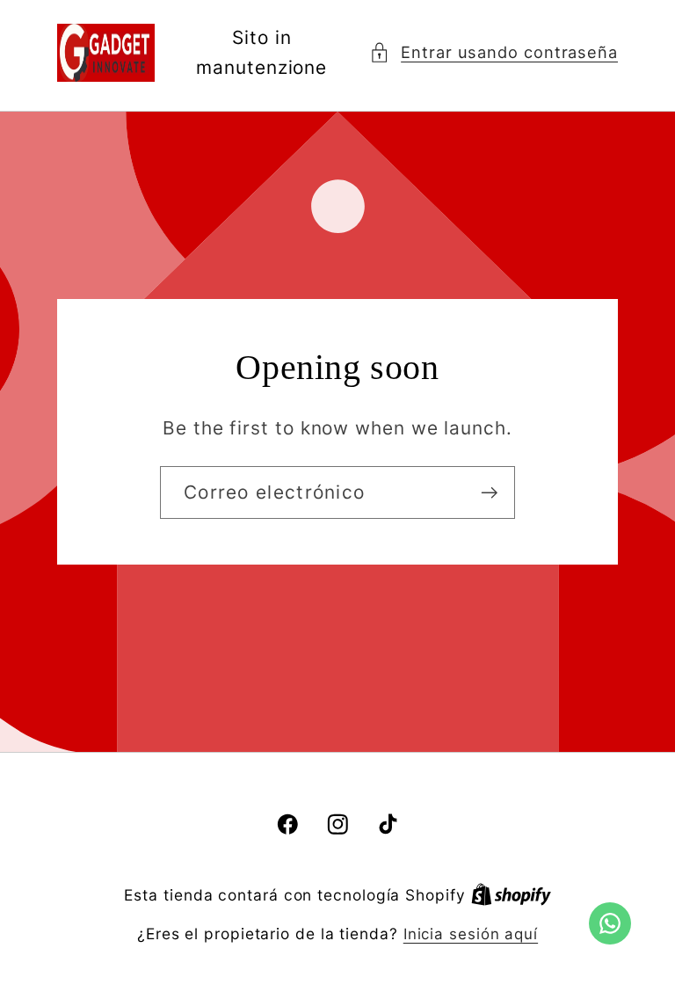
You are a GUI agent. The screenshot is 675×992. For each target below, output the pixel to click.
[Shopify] (511, 895)
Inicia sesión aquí (470, 934)
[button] (493, 52)
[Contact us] (610, 923)
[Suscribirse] (489, 493)
